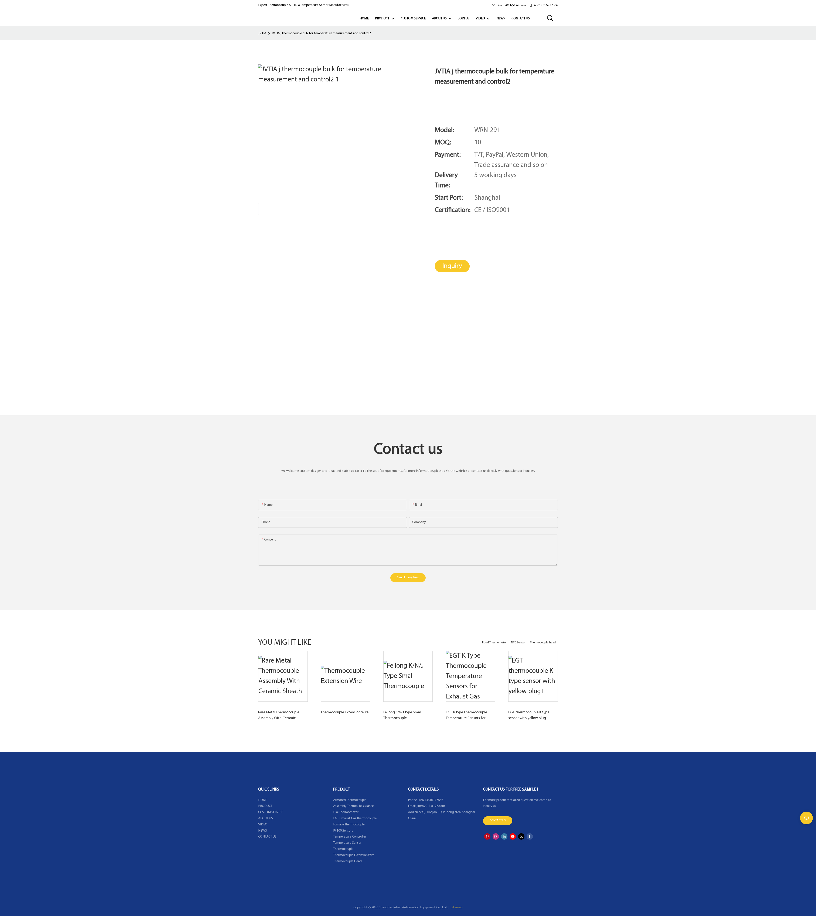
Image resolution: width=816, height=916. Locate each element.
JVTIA (262, 33)
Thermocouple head (543, 642)
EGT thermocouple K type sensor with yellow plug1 (528, 715)
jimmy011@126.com (511, 5)
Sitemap (456, 907)
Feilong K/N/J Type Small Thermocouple (402, 715)
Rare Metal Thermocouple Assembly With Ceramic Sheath (278, 716)
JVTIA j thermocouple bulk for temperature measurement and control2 (321, 33)
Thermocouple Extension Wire (344, 712)
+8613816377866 (546, 5)
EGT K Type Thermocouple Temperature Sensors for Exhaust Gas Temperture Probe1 (466, 716)
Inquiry (452, 266)
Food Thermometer (494, 642)
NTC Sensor (518, 642)
